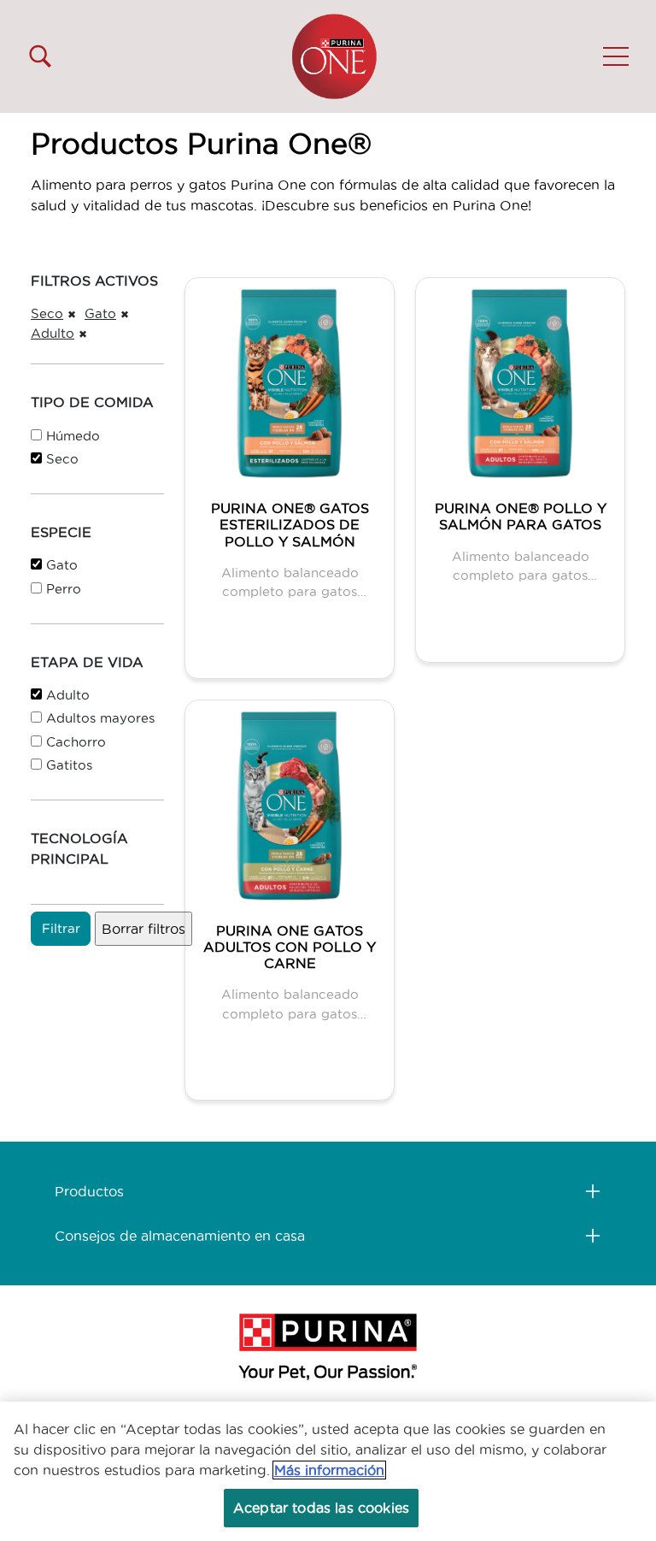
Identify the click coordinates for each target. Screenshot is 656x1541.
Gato (100, 313)
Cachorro (76, 742)
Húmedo (73, 435)
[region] (328, 1471)
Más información (329, 1470)
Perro (63, 589)
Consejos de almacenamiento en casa (180, 1235)
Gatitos (69, 765)
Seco (47, 313)
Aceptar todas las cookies (321, 1507)
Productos (89, 1191)
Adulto (52, 333)
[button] (616, 56)
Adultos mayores (100, 718)
